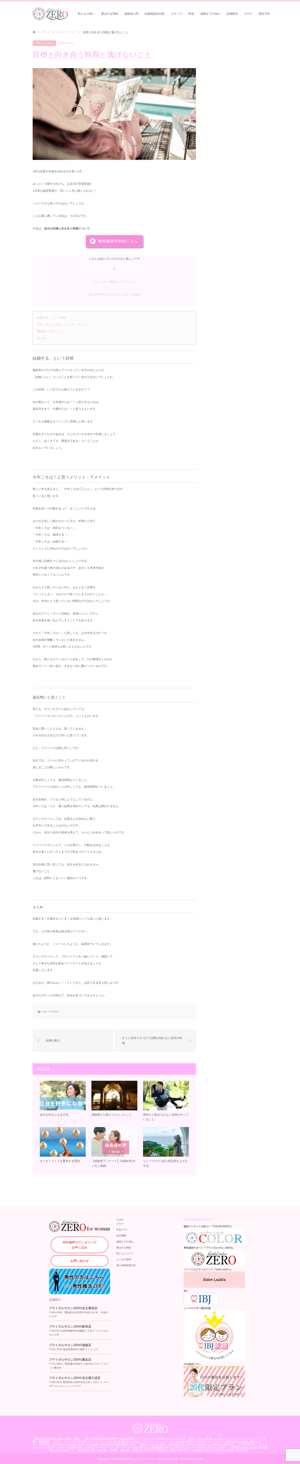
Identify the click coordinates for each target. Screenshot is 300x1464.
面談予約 (264, 13)
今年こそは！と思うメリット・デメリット (64, 324)
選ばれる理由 (109, 13)
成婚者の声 (131, 13)
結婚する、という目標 (51, 317)
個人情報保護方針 (126, 1265)
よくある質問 (123, 1259)
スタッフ (176, 13)
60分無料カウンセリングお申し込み (80, 1244)
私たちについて (124, 1253)
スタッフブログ (44, 43)
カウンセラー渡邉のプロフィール (114, 281)
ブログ (248, 13)
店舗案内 (232, 13)
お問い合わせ (79, 1260)
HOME (120, 1219)
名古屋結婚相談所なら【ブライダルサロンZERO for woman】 (145, 1458)
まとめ (41, 338)
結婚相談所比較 (155, 13)
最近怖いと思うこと (50, 331)
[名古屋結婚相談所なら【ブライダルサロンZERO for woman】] (68, 13)
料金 (191, 13)
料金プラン (122, 1229)
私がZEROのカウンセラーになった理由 (114, 294)
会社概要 (121, 1235)
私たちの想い (86, 13)
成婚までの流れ (210, 13)
